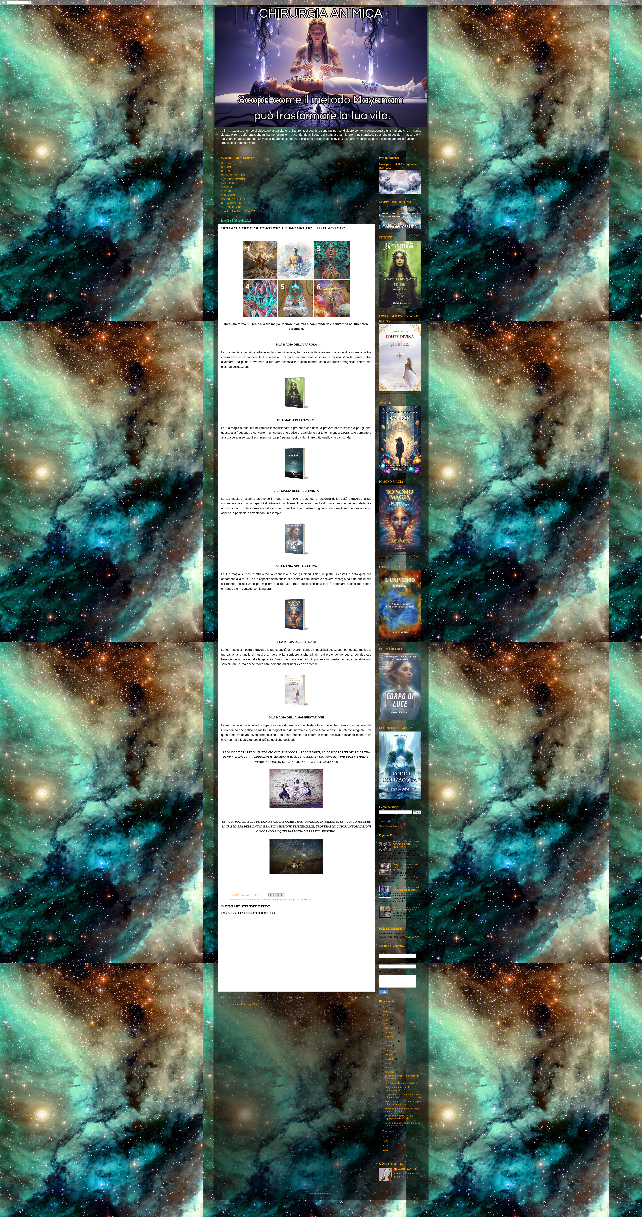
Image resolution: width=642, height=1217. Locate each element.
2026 (386, 1006)
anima (247, 899)
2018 (386, 1150)
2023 (386, 1019)
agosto (389, 1045)
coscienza (257, 899)
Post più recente (232, 997)
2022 (386, 1024)
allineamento (236, 899)
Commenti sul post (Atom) (245, 1004)
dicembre (390, 1028)
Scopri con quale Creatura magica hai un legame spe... (403, 1102)
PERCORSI (227, 191)
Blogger (327, 1193)
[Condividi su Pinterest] (282, 895)
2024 (386, 1015)
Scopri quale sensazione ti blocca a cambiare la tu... (402, 1124)
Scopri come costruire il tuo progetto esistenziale (399, 1117)
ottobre (389, 1037)
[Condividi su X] (276, 895)
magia (276, 899)
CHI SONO (227, 167)
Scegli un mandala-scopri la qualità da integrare (406, 908)
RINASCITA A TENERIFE (234, 199)
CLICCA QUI (412, 937)
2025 (386, 1011)
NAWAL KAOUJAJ (407, 1169)
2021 (386, 1136)
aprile (388, 1063)
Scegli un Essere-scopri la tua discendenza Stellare (406, 888)
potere (283, 899)
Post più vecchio (359, 997)
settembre (391, 1041)
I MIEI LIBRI (227, 183)
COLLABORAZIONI (231, 203)
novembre (391, 1032)
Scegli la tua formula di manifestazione (397, 1088)
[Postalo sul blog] (272, 895)
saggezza (294, 899)
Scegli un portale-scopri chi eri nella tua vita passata (405, 867)
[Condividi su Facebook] (279, 895)
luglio (388, 1050)
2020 (386, 1141)
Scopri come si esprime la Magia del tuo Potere (402, 1110)
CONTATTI (227, 171)
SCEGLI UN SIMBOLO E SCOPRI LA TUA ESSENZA (406, 844)
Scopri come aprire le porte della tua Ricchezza (402, 1077)
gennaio (390, 1131)
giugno (389, 1054)
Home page (227, 163)
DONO (267, 899)
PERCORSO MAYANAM (233, 179)
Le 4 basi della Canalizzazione (401, 1083)
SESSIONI (226, 187)
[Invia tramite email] (269, 895)
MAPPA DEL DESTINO (233, 175)
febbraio (390, 1072)
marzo (389, 1067)
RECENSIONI (228, 195)
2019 (386, 1145)
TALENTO (305, 899)
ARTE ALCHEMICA (231, 207)
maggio (389, 1059)
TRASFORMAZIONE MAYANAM (238, 211)
